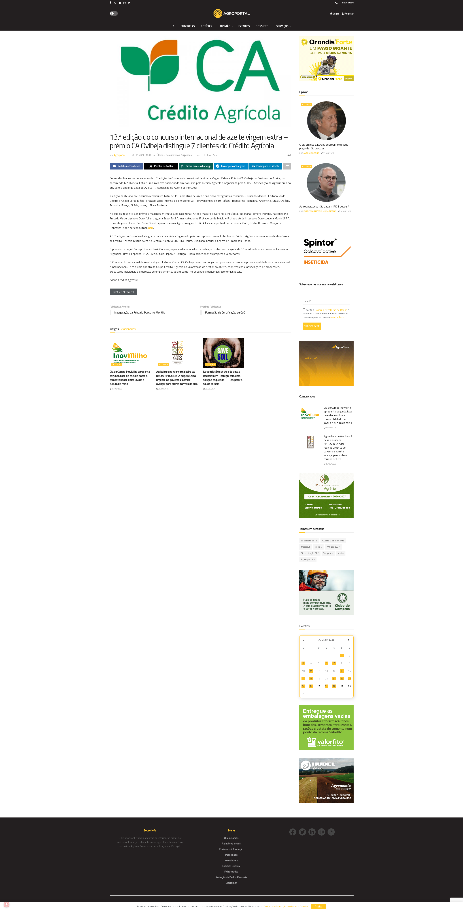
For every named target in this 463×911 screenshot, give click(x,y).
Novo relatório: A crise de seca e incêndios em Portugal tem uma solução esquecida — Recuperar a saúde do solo (222, 377)
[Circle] (313, 831)
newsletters (337, 317)
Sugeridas (188, 26)
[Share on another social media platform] (287, 166)
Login (335, 13)
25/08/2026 (116, 388)
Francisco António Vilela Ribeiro (319, 211)
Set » (349, 640)
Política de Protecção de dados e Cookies (286, 906)
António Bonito (311, 153)
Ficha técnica (231, 871)
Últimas (161, 155)
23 (349, 678)
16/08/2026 (345, 211)
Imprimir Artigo (121, 292)
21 (334, 678)
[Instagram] (323, 831)
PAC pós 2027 (333, 546)
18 (311, 678)
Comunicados (173, 155)
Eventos (244, 26)
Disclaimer (231, 883)
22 (342, 678)
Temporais (328, 553)
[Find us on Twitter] (115, 3)
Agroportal (119, 155)
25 (311, 686)
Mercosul (305, 546)
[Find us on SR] (129, 3)
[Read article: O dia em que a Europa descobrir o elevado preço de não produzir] (326, 120)
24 (303, 686)
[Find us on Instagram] (124, 3)
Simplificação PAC (310, 553)
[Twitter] (303, 831)
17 (303, 678)
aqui (150, 228)
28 (334, 686)
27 (326, 686)
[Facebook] (294, 831)
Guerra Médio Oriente (333, 540)
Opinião (225, 26)
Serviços (282, 26)
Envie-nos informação (231, 849)
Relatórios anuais (231, 843)
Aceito (318, 906)
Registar (349, 13)
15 (342, 671)
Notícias (206, 26)
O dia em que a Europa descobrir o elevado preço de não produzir (323, 146)
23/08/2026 (328, 153)
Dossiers (262, 26)
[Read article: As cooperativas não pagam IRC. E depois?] (326, 182)
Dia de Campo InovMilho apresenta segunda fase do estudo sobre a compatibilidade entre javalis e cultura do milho (130, 377)
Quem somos (231, 838)
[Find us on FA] (110, 3)
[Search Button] (336, 2)
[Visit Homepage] (231, 13)
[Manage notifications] (6, 904)
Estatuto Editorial (231, 866)
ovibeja (318, 546)
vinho (341, 553)
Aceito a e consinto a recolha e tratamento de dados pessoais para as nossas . (326, 313)
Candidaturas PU (309, 540)
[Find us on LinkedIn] (120, 3)
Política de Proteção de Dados (331, 310)
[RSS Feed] (332, 831)
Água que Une (308, 559)
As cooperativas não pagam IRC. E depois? (324, 206)
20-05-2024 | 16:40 (141, 155)
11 (311, 671)
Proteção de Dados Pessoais (231, 877)
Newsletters (348, 2)
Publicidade (231, 855)
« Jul (303, 640)
